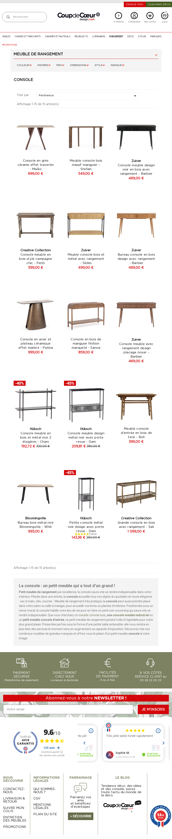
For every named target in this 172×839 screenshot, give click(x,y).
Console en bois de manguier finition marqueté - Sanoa (86, 343)
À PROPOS (118, 18)
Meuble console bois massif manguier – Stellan (86, 165)
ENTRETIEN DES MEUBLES (14, 819)
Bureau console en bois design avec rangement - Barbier (136, 259)
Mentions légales (42, 806)
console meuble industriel (131, 615)
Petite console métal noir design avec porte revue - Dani (86, 527)
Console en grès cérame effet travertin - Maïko (36, 165)
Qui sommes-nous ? (44, 790)
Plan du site (45, 814)
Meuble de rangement (38, 54)
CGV (36, 798)
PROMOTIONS (14, 826)
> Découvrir (80, 816)
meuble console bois (92, 615)
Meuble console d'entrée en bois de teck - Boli (136, 433)
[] (8, 17)
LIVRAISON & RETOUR (14, 800)
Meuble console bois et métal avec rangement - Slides (86, 259)
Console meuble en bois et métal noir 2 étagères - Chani (35, 437)
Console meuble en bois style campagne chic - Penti (35, 259)
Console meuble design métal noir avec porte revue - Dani (86, 437)
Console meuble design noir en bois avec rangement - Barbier (136, 169)
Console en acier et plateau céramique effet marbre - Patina (35, 343)
